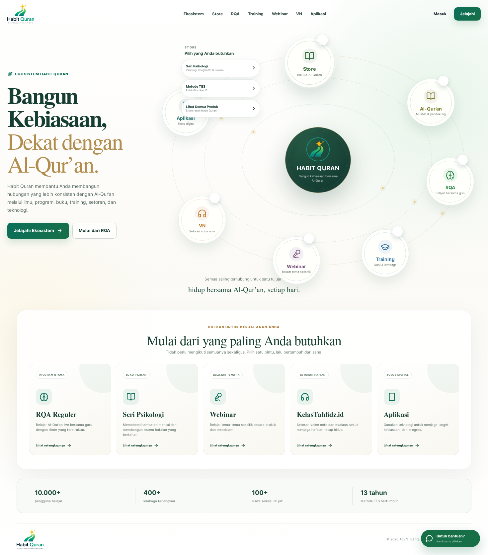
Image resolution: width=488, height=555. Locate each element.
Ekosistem (194, 13)
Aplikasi (318, 13)
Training (256, 13)
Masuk (440, 13)
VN (299, 13)
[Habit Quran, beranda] (36, 14)
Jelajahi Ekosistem (34, 230)
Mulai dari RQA (94, 230)
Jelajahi (467, 13)
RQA (235, 13)
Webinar (280, 13)
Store (217, 13)
